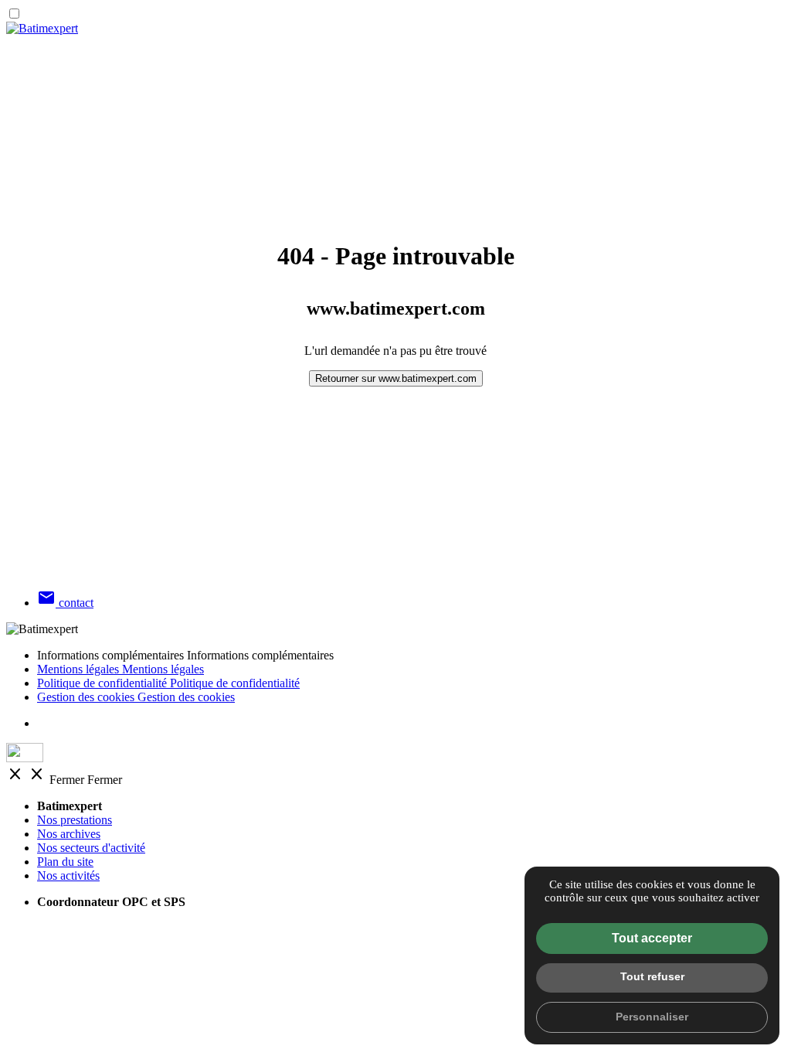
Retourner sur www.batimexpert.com (396, 378)
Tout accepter (652, 938)
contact (65, 602)
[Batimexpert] (42, 28)
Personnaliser (652, 1016)
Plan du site (65, 861)
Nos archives (68, 833)
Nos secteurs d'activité (91, 847)
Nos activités (68, 875)
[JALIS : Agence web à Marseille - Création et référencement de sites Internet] (395, 754)
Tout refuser (652, 976)
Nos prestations (74, 819)
